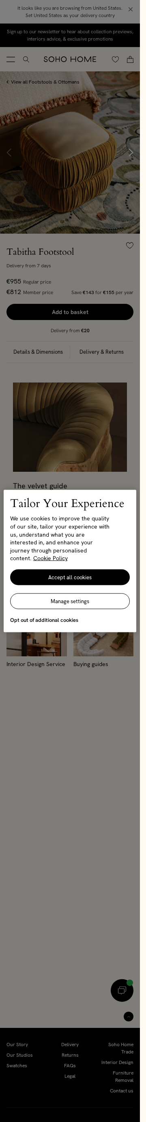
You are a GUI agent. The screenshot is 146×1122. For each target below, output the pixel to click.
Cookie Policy (50, 558)
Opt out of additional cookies (44, 619)
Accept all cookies (70, 577)
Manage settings (70, 601)
